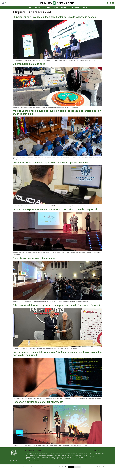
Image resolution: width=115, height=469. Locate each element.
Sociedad (63, 7)
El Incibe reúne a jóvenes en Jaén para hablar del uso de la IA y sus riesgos (54, 16)
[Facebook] (108, 3)
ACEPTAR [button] (71, 466)
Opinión (85, 7)
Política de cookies (63, 467)
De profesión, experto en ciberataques (34, 258)
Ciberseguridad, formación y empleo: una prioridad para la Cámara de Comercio (57, 305)
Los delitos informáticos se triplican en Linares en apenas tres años (50, 162)
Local (29, 7)
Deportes (47, 7)
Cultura (55, 7)
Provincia (38, 7)
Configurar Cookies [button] (102, 467)
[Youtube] (113, 3)
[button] (11, 3)
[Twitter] (110, 3)
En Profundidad (74, 7)
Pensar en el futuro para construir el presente (38, 401)
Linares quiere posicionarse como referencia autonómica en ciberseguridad (55, 209)
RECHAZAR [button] (77, 466)
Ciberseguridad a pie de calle (29, 63)
